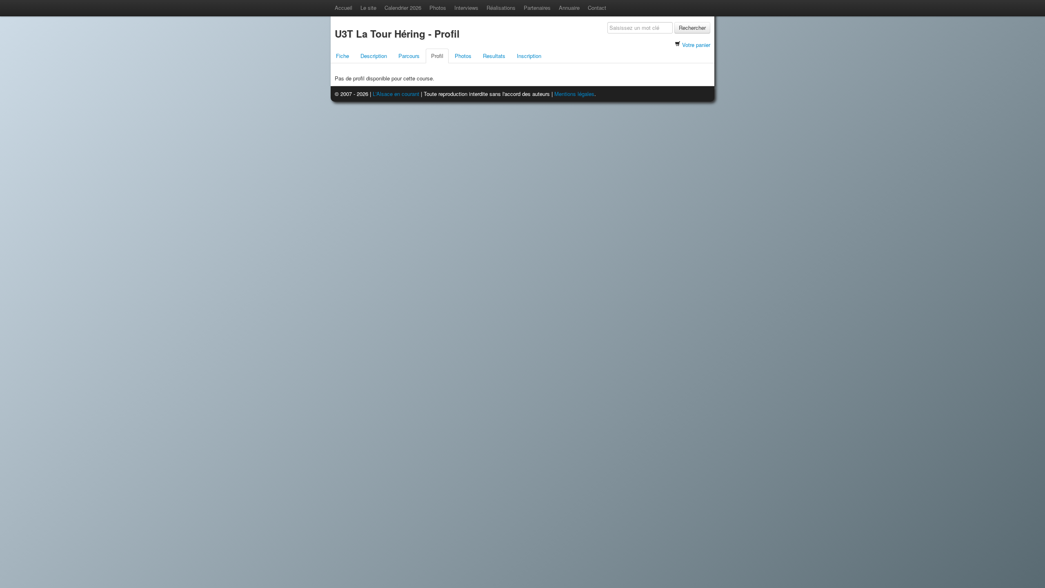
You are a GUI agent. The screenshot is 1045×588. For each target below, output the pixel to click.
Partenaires (537, 7)
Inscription (529, 56)
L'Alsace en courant (396, 94)
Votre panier (696, 45)
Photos (437, 7)
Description (373, 56)
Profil (437, 56)
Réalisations (501, 7)
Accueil (343, 7)
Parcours (409, 56)
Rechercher (692, 27)
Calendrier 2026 (403, 7)
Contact (597, 7)
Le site (368, 7)
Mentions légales (574, 94)
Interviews (466, 7)
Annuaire (569, 7)
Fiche (342, 56)
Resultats (494, 56)
